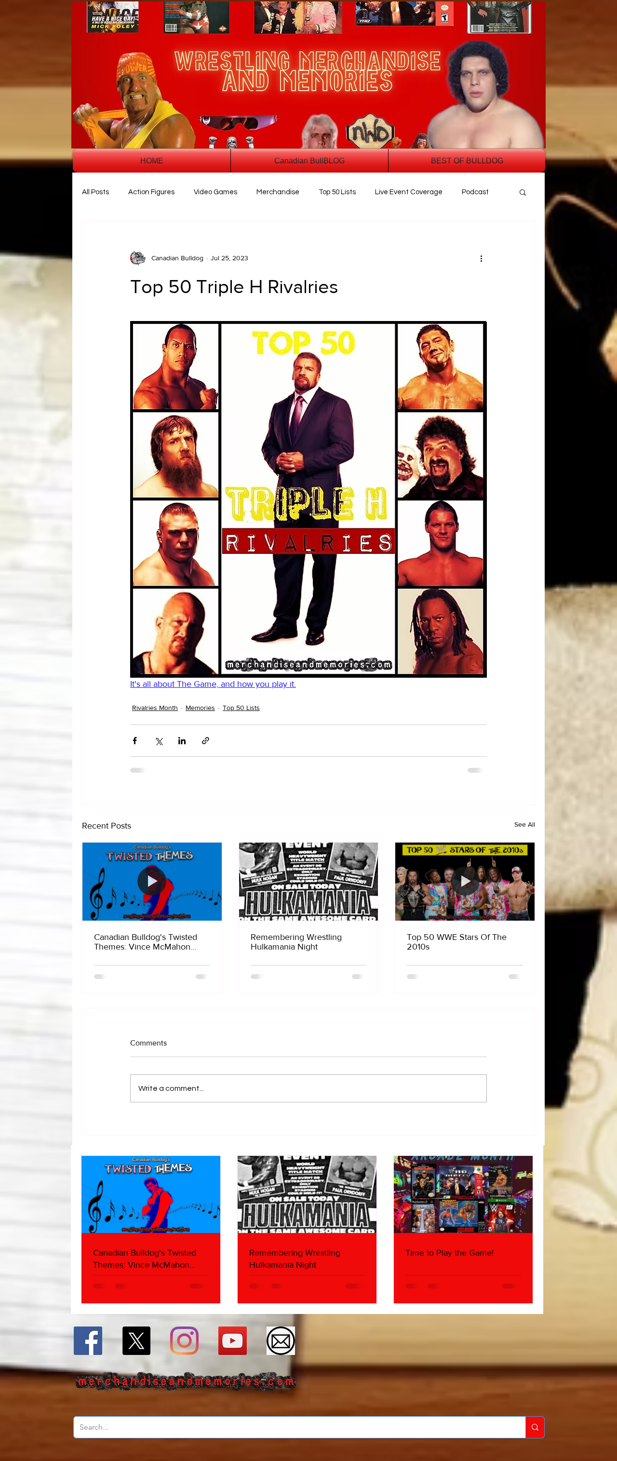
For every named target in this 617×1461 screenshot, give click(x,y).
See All (524, 824)
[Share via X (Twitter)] (158, 740)
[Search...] (534, 1427)
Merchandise (277, 192)
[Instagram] (184, 1341)
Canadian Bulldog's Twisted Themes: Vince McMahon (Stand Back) (145, 942)
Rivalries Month (155, 707)
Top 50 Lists (337, 192)
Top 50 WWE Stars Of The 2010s (457, 942)
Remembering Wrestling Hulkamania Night (296, 942)
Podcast (475, 192)
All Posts (95, 192)
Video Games (215, 192)
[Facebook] (88, 1341)
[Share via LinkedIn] (182, 740)
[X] (136, 1341)
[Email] (281, 1341)
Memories (200, 707)
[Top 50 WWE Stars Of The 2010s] (465, 882)
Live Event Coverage (409, 192)
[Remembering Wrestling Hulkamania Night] (308, 882)
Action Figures (151, 192)
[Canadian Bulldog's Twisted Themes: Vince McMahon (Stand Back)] (152, 882)
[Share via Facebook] (134, 740)
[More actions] (481, 258)
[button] (522, 192)
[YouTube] (232, 1341)
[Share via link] (205, 740)
